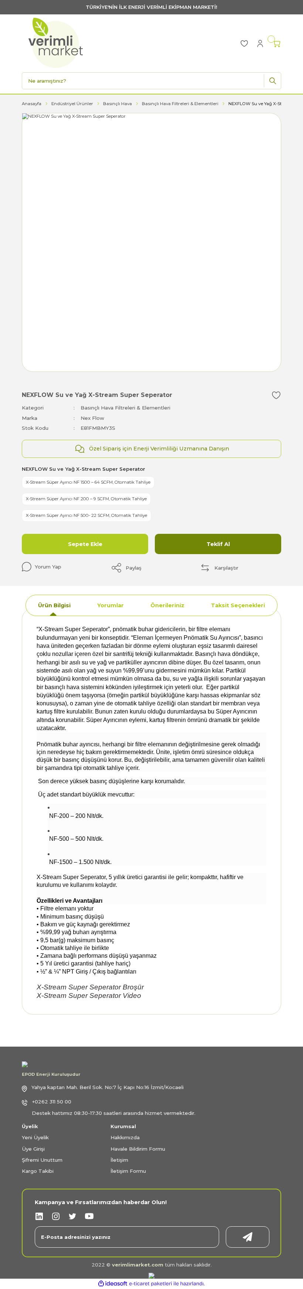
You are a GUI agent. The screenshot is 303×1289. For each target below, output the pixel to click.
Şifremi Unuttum (42, 1160)
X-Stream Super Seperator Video (89, 995)
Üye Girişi (33, 1149)
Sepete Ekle (85, 544)
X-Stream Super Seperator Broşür (90, 987)
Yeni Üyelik (35, 1137)
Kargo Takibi (38, 1171)
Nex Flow (92, 418)
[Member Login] (260, 43)
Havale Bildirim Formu (137, 1149)
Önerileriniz (167, 605)
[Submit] (247, 1237)
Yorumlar (110, 605)
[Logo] (55, 43)
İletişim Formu (128, 1171)
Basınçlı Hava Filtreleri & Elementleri (125, 408)
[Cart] (276, 43)
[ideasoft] (112, 1284)
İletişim (119, 1160)
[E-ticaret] (150, 1284)
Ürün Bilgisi (54, 605)
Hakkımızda (125, 1137)
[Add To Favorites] (276, 395)
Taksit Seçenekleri (238, 605)
